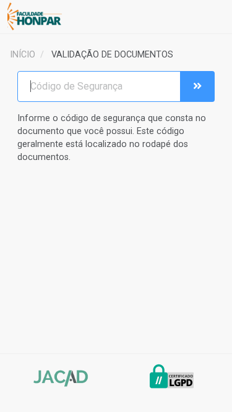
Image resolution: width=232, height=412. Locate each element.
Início (22, 54)
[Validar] (197, 86)
